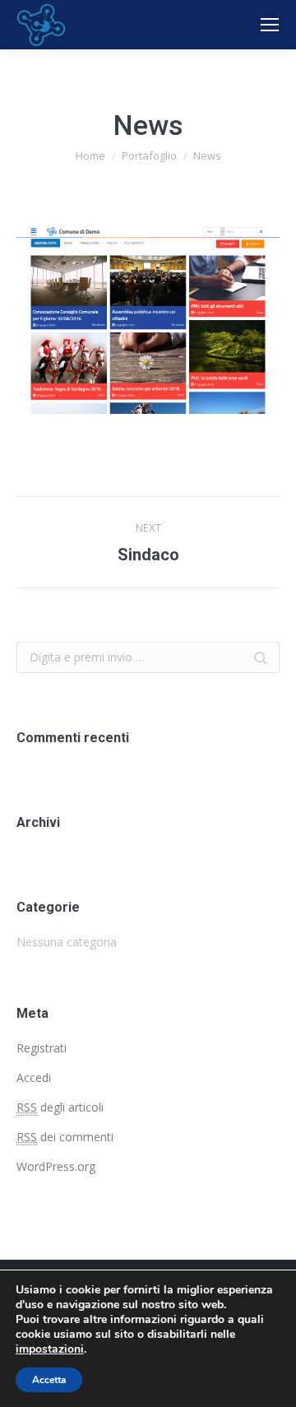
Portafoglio (149, 155)
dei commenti (64, 1137)
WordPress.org (55, 1166)
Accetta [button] (49, 1379)
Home (90, 155)
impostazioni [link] (50, 1349)
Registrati (41, 1048)
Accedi (33, 1077)
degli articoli (60, 1107)
